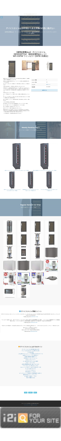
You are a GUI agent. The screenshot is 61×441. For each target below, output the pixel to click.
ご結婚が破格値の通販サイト (30, 356)
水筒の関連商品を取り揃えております (30, 364)
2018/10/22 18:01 (34, 322)
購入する (45, 90)
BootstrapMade (34, 404)
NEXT (35, 392)
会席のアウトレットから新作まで (30, 355)
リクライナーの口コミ (30, 370)
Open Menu (1, 17)
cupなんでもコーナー (30, 359)
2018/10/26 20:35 (33, 331)
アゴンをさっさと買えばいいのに (30, 365)
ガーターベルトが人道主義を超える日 (30, 349)
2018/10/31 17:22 (34, 316)
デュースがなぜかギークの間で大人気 (30, 350)
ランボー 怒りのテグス (30, 368)
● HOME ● (30, 392)
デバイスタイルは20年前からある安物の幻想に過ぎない (30, 28)
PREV (26, 392)
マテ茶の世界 (30, 352)
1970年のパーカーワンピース (30, 358)
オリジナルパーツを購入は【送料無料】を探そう (30, 373)
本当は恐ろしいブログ (30, 371)
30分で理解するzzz (30, 377)
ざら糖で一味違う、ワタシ (30, 376)
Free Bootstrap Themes (27, 404)
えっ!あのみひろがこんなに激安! (30, 361)
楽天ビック (48, 84)
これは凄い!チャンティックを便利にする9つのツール (30, 353)
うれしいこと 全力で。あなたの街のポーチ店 (30, 367)
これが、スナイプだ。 (30, 362)
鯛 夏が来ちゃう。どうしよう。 (30, 374)
